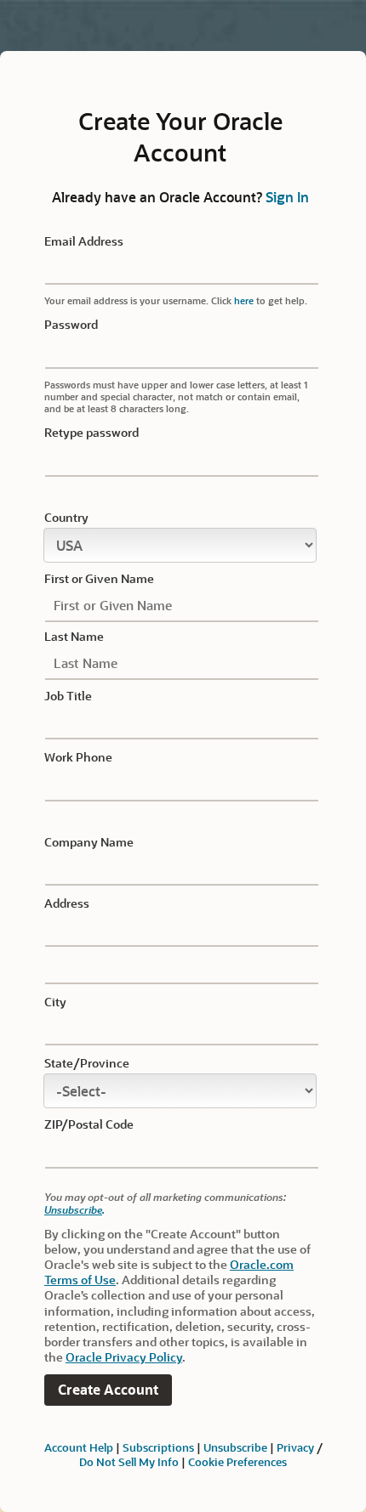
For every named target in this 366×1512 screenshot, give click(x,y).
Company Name (89, 842)
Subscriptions (158, 1447)
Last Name (74, 636)
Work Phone (78, 757)
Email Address (83, 241)
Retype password (91, 432)
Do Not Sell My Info (129, 1461)
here (244, 300)
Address (66, 903)
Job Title (68, 696)
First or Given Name (99, 578)
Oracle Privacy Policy (124, 1357)
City (55, 1002)
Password (71, 324)
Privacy (295, 1447)
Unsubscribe (73, 1209)
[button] (108, 1390)
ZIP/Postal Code (89, 1124)
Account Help (78, 1447)
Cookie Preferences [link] (237, 1461)
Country (66, 517)
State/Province (86, 1063)
